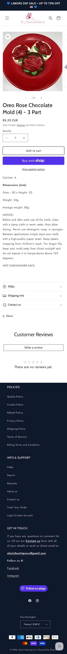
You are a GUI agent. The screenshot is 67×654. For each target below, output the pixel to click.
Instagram (13, 576)
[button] (7, 18)
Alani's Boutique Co (28, 649)
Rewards (12, 483)
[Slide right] (41, 98)
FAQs (10, 467)
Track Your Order (17, 507)
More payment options (33, 169)
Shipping (21, 125)
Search (11, 475)
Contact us (13, 499)
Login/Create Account (20, 515)
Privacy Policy (15, 421)
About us (12, 491)
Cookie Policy (15, 404)
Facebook (13, 568)
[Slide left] (26, 98)
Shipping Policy (16, 429)
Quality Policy (15, 396)
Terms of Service (17, 437)
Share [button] (9, 316)
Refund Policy (15, 412)
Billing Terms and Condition (23, 445)
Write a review (33, 347)
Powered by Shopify (47, 649)
